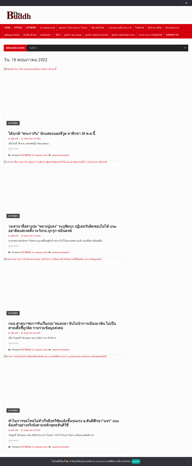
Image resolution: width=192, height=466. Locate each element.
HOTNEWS (31, 27)
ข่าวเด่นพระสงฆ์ (47, 27)
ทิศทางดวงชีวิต (155, 27)
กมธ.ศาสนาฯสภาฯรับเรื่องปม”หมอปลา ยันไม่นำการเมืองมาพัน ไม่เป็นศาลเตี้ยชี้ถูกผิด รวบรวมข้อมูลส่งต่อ (62, 325)
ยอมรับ (136, 461)
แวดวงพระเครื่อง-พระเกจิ (119, 27)
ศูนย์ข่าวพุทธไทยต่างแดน (123, 35)
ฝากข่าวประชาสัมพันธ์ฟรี (150, 35)
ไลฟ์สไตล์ (139, 27)
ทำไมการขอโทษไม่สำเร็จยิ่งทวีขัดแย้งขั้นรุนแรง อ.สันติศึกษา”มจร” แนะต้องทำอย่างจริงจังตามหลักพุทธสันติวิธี (63, 423)
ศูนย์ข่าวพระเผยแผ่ (73, 35)
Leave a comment (60, 155)
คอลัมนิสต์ (45, 35)
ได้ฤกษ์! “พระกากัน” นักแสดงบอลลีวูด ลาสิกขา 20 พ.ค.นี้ (51, 133)
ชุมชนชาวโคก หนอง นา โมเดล (73, 27)
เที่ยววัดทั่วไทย (97, 27)
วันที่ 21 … (34, 48)
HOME (7, 27)
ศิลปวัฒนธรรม (172, 27)
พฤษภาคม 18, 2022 (32, 138)
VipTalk (18, 27)
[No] (188, 461)
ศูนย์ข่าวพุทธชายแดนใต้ (96, 35)
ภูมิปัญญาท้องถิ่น (12, 35)
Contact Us (172, 35)
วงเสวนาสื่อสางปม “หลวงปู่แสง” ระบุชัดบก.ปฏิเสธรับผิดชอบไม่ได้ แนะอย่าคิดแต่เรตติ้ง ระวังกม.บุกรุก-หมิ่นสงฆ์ (62, 228)
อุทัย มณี (14, 138)
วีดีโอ (58, 35)
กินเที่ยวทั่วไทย (30, 35)
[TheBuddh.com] (18, 15)
